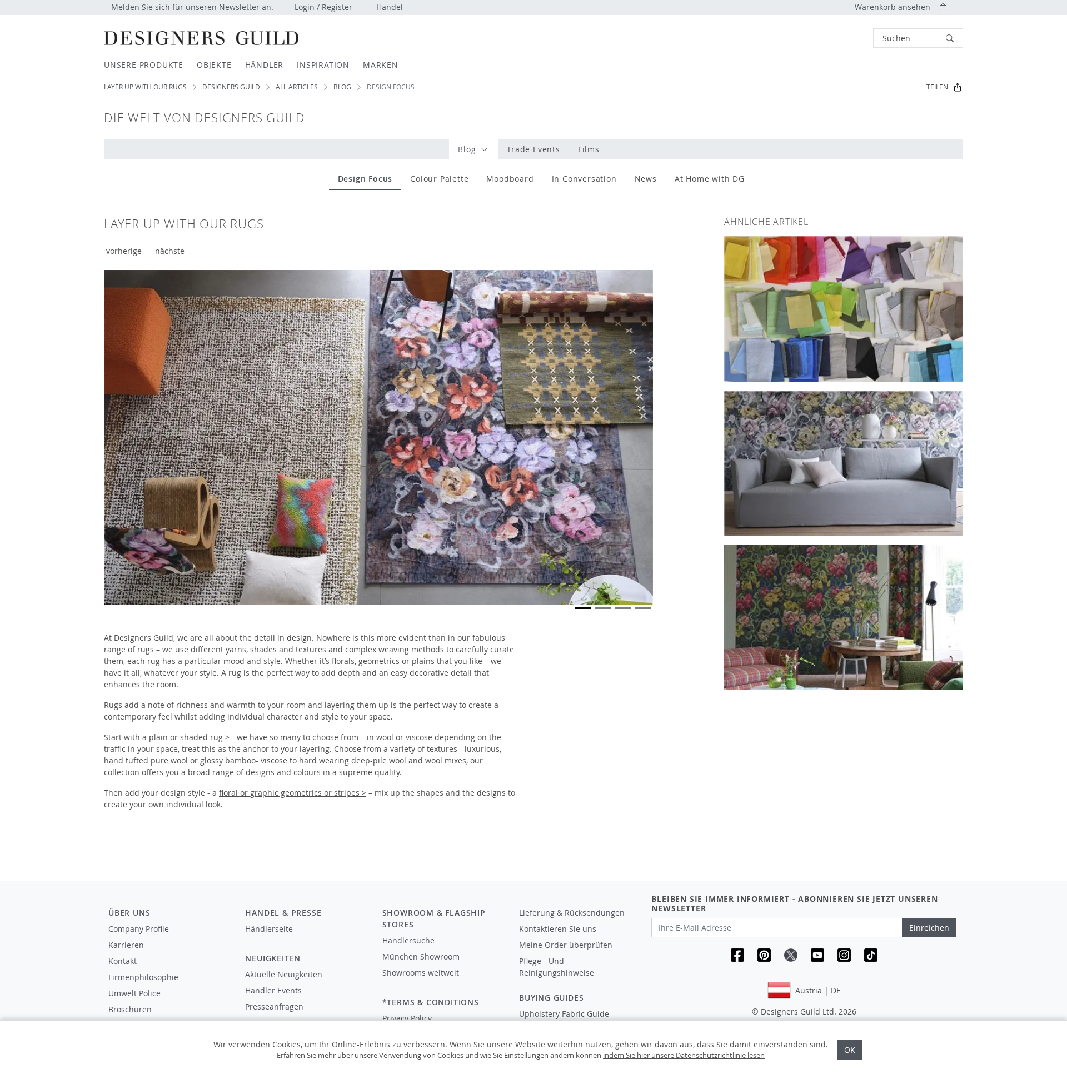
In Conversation (584, 178)
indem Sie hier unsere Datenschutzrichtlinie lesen (684, 1055)
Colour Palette (439, 178)
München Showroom (421, 956)
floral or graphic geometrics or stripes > (292, 792)
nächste (170, 251)
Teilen (937, 87)
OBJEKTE (214, 64)
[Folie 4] (643, 608)
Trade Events (533, 149)
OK (849, 1050)
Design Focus (365, 178)
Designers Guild (231, 87)
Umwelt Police (134, 993)
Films (589, 149)
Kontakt (122, 961)
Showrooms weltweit (420, 972)
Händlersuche (408, 940)
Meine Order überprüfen (565, 945)
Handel (389, 7)
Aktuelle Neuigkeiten (283, 974)
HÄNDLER (264, 64)
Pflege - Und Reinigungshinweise (556, 967)
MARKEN (380, 64)
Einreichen (929, 927)
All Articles (297, 87)
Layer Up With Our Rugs (145, 87)
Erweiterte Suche (848, 38)
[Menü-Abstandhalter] (306, 939)
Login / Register (323, 7)
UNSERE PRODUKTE (143, 64)
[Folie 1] (583, 608)
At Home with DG (710, 178)
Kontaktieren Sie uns (557, 928)
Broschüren (130, 1009)
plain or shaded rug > (189, 737)
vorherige (124, 251)
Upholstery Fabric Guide (564, 1013)
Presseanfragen (274, 1006)
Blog (342, 87)
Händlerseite (269, 928)
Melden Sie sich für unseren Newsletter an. (192, 7)
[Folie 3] (623, 608)
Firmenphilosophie (143, 977)
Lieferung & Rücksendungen (572, 912)
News (646, 178)
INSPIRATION (323, 64)
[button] (918, 38)
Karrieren (126, 945)
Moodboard (510, 178)
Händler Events (273, 990)
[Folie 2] (603, 608)
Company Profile (138, 928)
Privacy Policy (407, 1018)
